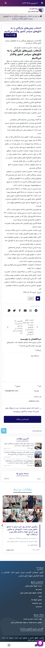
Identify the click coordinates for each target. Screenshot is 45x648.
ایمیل (17, 386)
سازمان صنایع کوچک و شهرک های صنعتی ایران (26, 622)
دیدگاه (38, 350)
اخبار (39, 479)
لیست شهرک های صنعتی (33, 586)
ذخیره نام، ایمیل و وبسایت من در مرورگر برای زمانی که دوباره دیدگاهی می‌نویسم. (22, 410)
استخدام (39, 607)
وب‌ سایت (37, 396)
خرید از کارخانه (37, 603)
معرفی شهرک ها (36, 600)
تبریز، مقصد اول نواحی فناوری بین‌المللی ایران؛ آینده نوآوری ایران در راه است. (19, 445)
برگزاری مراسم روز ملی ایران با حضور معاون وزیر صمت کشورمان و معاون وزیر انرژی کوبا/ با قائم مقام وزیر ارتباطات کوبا (21, 530)
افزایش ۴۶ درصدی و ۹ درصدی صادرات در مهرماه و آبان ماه (17, 327)
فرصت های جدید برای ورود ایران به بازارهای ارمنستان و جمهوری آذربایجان (28, 327)
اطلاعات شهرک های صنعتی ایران (31, 593)
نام (39, 386)
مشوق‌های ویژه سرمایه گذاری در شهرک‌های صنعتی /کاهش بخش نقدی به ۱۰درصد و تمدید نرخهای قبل (19, 462)
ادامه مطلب (6, 448)
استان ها (39, 589)
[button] (2, 525)
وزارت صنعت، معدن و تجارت (32, 619)
